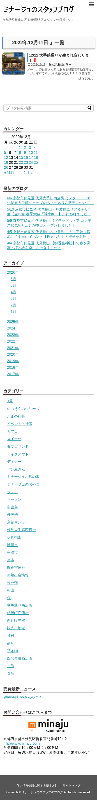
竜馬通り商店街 (19, 605)
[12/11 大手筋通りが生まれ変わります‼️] (13, 63)
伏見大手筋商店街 (21, 530)
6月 (13, 279)
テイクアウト (18, 454)
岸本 (69, 64)
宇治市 (12, 552)
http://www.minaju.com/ (21, 743)
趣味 (10, 643)
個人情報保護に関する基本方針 (37, 785)
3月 (13, 298)
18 (36, 157)
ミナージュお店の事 (23, 477)
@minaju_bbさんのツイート (26, 697)
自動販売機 (16, 621)
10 (31, 153)
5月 (13, 285)
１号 (10, 666)
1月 (13, 312)
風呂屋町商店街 (19, 658)
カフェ (12, 431)
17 (31, 157)
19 (6, 162)
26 (6, 167)
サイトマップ (71, 785)
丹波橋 (12, 514)
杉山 (10, 590)
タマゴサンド (18, 446)
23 (26, 162)
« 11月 (9, 173)
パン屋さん (16, 469)
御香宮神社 (16, 568)
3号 (10, 401)
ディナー (14, 462)
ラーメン (14, 499)
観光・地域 (16, 628)
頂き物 (12, 651)
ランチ (12, 492)
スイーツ (14, 439)
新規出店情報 (18, 575)
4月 (13, 292)
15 (21, 157)
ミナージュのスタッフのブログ (42, 792)
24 (31, 162)
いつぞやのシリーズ (23, 409)
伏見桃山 (58, 64)
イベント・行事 (19, 424)
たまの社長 (16, 416)
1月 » (28, 173)
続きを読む (86, 78)
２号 (10, 673)
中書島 (12, 507)
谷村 (10, 636)
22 (21, 162)
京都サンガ (16, 522)
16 (26, 157)
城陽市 (12, 545)
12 (6, 157)
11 (36, 153)
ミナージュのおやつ (23, 484)
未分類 (12, 583)
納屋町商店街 (18, 613)
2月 (13, 305)
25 (36, 162)
